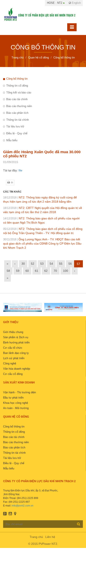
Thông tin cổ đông (17, 85)
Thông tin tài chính (17, 119)
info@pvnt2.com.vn (22, 505)
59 (17, 270)
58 (8, 270)
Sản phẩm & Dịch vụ (15, 337)
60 (27, 270)
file (20, 170)
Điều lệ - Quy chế (16, 133)
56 (70, 263)
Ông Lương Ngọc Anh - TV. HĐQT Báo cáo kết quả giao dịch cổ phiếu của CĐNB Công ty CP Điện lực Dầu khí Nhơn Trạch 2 (42, 243)
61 (36, 270)
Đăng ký (78, 524)
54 (51, 263)
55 (60, 263)
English (76, 2)
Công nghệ (9, 363)
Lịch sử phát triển (13, 358)
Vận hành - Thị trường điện (19, 392)
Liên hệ (50, 537)
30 (23, 263)
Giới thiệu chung (13, 332)
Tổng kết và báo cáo (18, 92)
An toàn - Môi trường (16, 408)
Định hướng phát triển (16, 342)
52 (32, 263)
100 (65, 270)
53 (42, 263)
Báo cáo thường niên (19, 106)
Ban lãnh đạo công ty (16, 353)
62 (46, 270)
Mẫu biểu (11, 140)
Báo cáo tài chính (17, 99)
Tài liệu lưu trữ (15, 126)
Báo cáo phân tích (17, 112)
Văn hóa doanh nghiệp (16, 368)
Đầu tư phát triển (13, 397)
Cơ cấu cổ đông (13, 374)
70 (55, 270)
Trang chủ (36, 537)
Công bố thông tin (17, 78)
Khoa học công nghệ (15, 402)
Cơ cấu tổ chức (12, 347)
